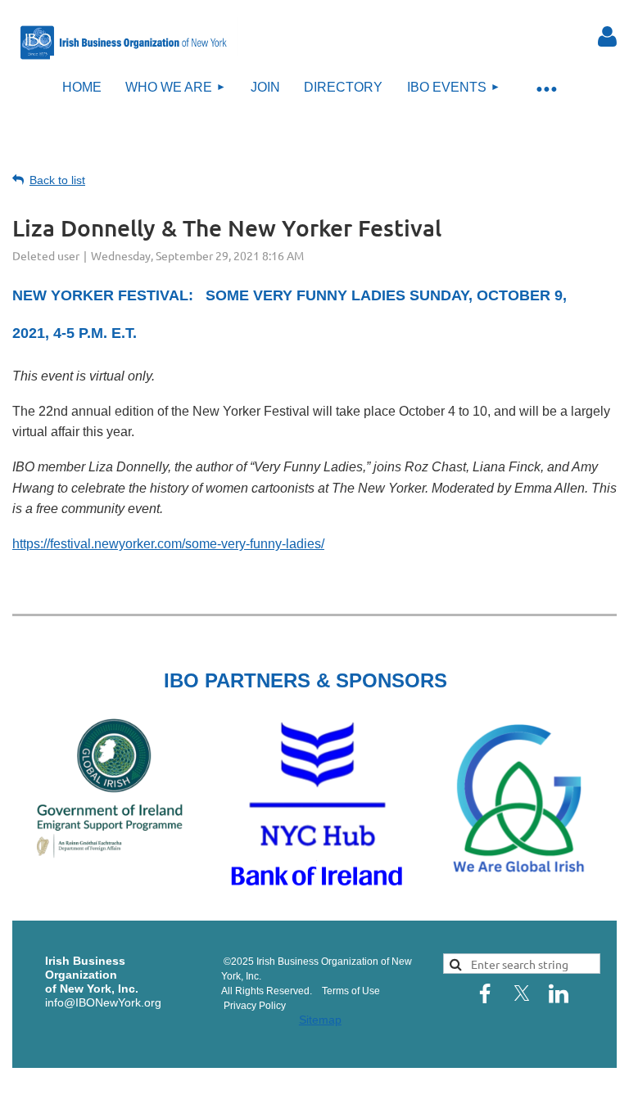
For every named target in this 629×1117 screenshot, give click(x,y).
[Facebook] (484, 993)
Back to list (57, 180)
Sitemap (320, 1019)
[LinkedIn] (558, 993)
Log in (607, 36)
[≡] (546, 88)
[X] (521, 993)
